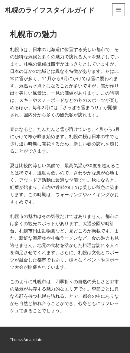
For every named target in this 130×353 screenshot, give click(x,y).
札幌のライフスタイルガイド (50, 9)
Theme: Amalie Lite (26, 339)
